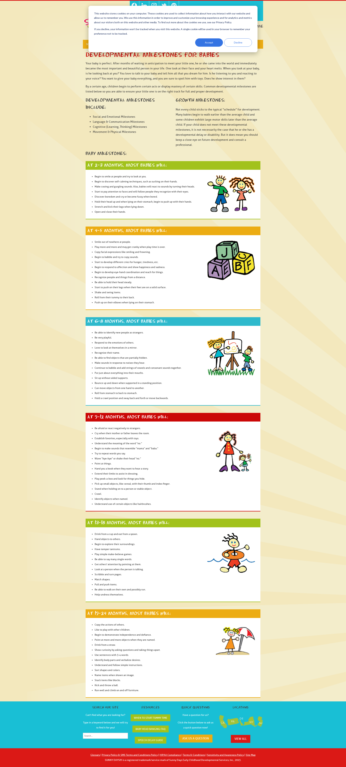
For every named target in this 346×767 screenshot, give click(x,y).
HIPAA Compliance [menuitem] (170, 755)
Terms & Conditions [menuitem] (194, 755)
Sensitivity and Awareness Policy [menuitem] (225, 755)
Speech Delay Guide (150, 740)
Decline (238, 42)
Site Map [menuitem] (251, 755)
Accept (209, 42)
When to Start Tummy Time (150, 717)
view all (240, 739)
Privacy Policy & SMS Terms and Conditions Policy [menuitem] (130, 755)
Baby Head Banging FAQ (150, 729)
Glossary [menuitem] (95, 755)
